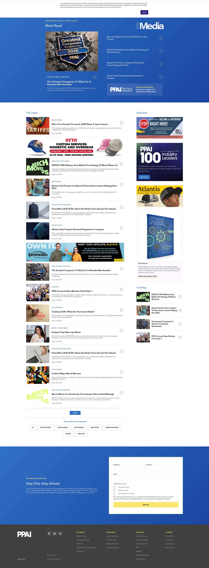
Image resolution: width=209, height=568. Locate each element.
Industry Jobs (170, 544)
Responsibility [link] (79, 427)
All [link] (33, 427)
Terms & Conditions (54, 559)
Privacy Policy (51, 555)
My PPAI (139, 551)
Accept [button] (144, 12)
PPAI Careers (169, 547)
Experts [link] (68, 434)
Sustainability (140, 559)
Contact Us (169, 540)
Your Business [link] (62, 427)
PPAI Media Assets (142, 555)
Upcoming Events (112, 536)
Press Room (81, 551)
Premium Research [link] (112, 427)
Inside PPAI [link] (81, 434)
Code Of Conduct (142, 540)
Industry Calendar (112, 544)
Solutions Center (141, 536)
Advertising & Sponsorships (86, 547)
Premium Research (83, 540)
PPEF (137, 547)
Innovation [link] (95, 427)
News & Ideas (81, 536)
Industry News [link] (45, 427)
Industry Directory (112, 547)
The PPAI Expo (111, 540)
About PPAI (169, 536)
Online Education (142, 544)
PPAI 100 (80, 544)
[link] (71, 51)
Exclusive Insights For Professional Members (146, 90)
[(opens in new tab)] (160, 138)
